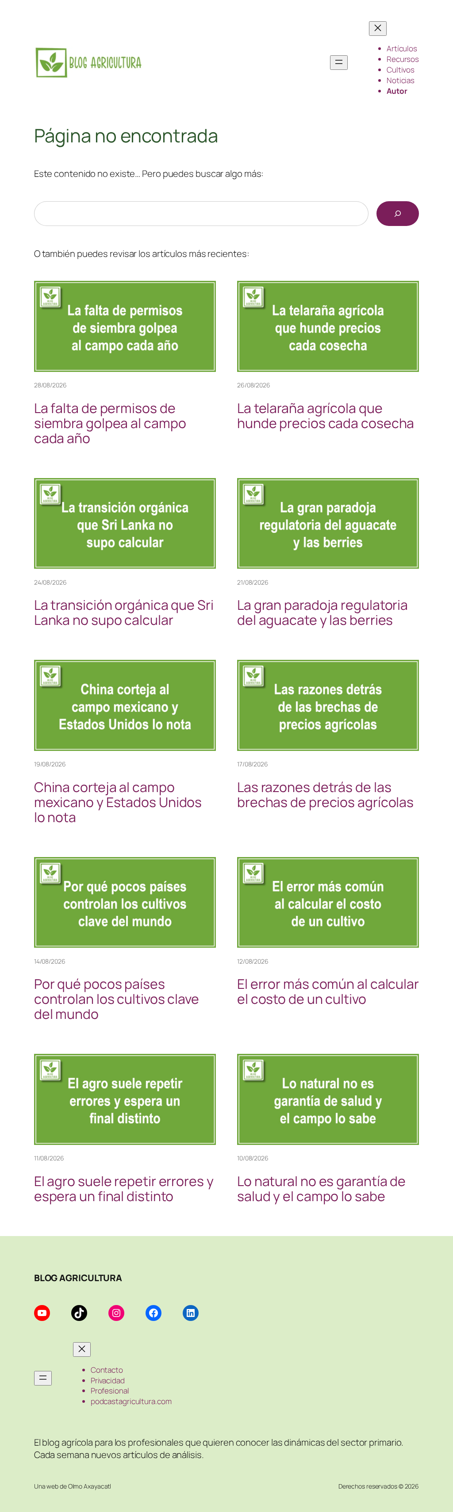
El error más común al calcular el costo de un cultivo (328, 991)
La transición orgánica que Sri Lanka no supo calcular (124, 612)
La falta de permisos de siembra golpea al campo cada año (110, 423)
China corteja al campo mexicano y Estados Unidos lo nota (118, 802)
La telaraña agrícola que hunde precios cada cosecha (325, 416)
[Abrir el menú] (339, 62)
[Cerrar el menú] (378, 28)
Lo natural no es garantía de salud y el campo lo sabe (321, 1189)
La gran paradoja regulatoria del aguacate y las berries (322, 612)
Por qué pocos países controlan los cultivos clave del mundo (116, 999)
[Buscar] (397, 213)
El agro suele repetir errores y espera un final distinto (124, 1189)
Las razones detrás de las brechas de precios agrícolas (325, 795)
